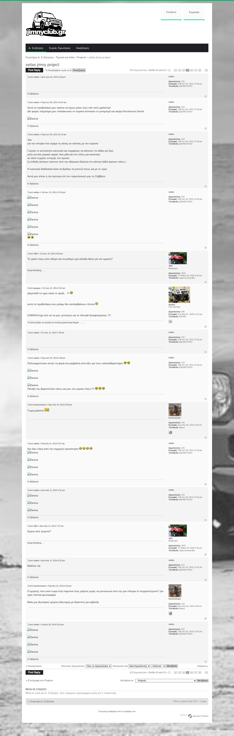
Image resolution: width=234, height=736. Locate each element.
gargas (37, 288)
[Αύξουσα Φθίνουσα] (164, 666)
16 (191, 70)
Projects (81, 57)
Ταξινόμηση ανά (120, 666)
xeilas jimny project (42, 64)
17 (196, 70)
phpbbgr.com (130, 711)
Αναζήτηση (82, 48)
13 (179, 70)
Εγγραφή (194, 12)
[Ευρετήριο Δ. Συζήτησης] (49, 23)
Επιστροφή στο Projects (40, 680)
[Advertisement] (140, 31)
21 (206, 70)
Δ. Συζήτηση (36, 48)
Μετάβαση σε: (127, 680)
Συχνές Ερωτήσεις (59, 48)
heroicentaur (40, 405)
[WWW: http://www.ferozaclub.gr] (170, 432)
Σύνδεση (171, 12)
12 (175, 70)
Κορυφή (206, 96)
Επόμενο (201, 666)
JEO (36, 254)
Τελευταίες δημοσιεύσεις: (73, 666)
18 (200, 70)
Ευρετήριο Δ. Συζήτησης (40, 57)
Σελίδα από (157, 70)
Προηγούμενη (34, 666)
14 (183, 70)
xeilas (36, 77)
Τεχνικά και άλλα (65, 57)
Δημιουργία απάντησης (31, 70)
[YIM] (170, 321)
